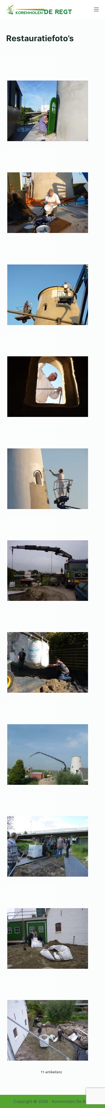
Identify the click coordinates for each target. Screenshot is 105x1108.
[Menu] (96, 9)
